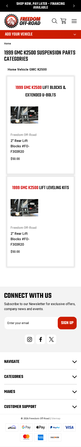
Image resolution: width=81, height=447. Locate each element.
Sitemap (55, 418)
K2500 (42, 69)
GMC (33, 69)
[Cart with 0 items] (63, 21)
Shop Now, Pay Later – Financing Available (40, 6)
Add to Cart (24, 123)
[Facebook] (40, 339)
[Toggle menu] (74, 21)
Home (12, 69)
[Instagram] (29, 339)
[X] (51, 339)
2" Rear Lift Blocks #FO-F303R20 (20, 146)
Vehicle (23, 69)
